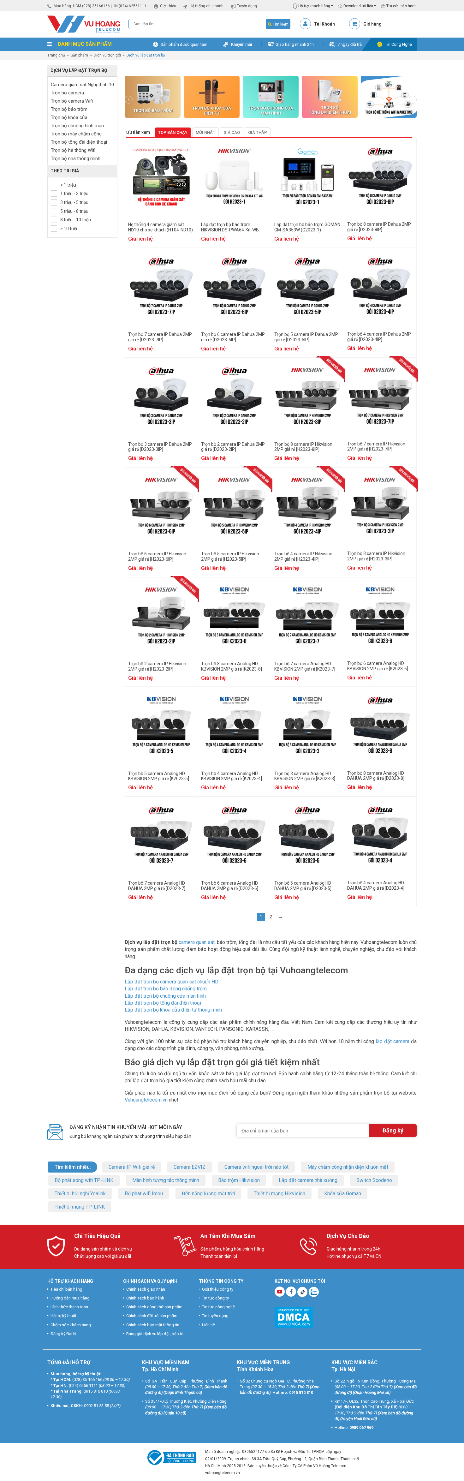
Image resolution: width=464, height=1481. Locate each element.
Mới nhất (205, 132)
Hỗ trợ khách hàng (313, 6)
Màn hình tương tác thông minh (165, 1180)
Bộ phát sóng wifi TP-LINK (84, 1180)
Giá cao (231, 132)
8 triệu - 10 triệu (75, 219)
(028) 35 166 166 (87, 1379)
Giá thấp (257, 132)
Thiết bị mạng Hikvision (279, 1194)
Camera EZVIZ (189, 1167)
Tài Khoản (324, 24)
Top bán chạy (172, 132)
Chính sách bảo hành (145, 1298)
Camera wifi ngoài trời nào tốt (256, 1167)
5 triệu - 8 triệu (74, 211)
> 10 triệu (69, 228)
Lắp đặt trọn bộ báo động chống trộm (166, 989)
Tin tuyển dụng (215, 1316)
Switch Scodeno (374, 1180)
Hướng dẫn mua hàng (70, 1298)
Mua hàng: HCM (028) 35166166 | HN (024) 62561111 (100, 6)
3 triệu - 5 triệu (74, 202)
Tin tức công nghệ (218, 1307)
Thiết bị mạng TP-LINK (80, 1207)
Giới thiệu (168, 6)
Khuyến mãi (241, 44)
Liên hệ (208, 1325)
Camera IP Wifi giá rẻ (132, 1167)
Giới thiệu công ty (217, 1289)
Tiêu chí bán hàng (66, 1289)
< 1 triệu (68, 185)
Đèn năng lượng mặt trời (208, 1194)
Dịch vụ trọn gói (107, 55)
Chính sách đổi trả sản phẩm (151, 1316)
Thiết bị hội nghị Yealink (80, 1194)
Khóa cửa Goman (342, 1194)
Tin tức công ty (215, 1298)
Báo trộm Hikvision (239, 1180)
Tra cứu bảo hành (401, 6)
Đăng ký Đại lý (63, 1333)
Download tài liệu (357, 6)
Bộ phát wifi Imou (144, 1194)
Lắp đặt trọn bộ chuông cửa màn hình (165, 996)
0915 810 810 (96, 1391)
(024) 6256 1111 (83, 1385)
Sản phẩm (79, 55)
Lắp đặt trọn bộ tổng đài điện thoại (163, 1003)
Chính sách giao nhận (145, 1289)
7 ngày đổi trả (349, 44)
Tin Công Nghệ (398, 44)
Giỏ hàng (372, 24)
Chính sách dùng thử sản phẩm (154, 1307)
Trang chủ (56, 55)
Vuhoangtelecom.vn (146, 1100)
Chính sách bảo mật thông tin (152, 1325)
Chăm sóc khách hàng (71, 1325)
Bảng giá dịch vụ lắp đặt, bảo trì (154, 1333)
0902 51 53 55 (96, 1406)
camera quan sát (197, 942)
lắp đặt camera (392, 1041)
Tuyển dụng (247, 6)
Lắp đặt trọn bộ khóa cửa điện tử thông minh (173, 1010)
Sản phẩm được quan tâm (184, 44)
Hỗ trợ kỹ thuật (63, 1316)
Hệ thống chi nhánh (206, 6)
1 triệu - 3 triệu (74, 193)
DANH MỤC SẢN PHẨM (84, 44)
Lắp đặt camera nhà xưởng (308, 1180)
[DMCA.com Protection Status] (294, 1317)
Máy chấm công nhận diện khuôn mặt (347, 1167)
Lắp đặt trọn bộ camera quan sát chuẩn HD (171, 982)
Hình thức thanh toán (69, 1307)
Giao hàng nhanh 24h (295, 44)
